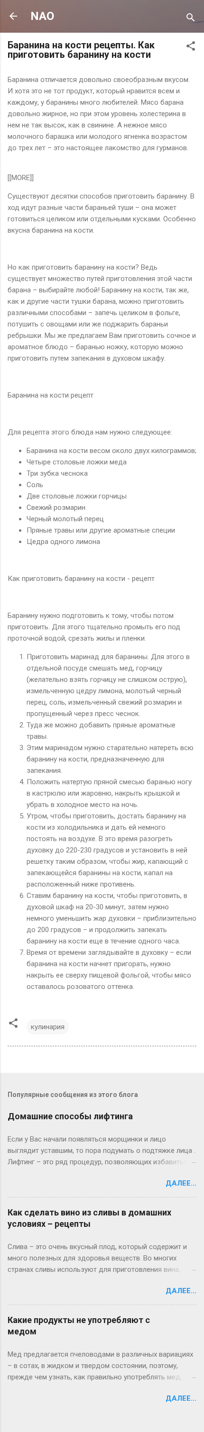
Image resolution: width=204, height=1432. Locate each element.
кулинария (48, 1027)
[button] (190, 47)
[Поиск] (190, 19)
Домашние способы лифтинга (70, 1116)
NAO (42, 16)
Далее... (181, 1183)
